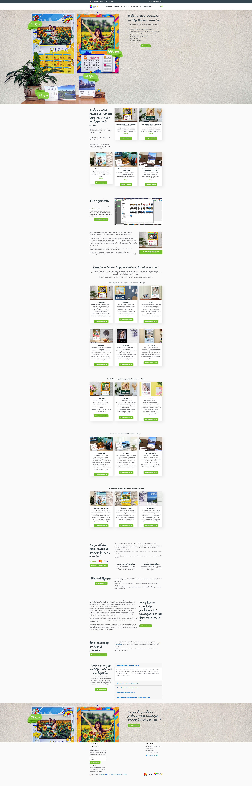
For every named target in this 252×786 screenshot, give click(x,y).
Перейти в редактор (101, 321)
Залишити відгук (101, 583)
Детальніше (145, 45)
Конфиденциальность (104, 774)
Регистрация (156, 1)
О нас (101, 1)
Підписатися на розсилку (98, 654)
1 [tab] (93, 206)
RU (161, 1)
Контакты (111, 1)
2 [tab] (100, 206)
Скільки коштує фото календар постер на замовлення (133, 697)
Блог (106, 1)
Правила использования (116, 774)
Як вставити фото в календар (126, 692)
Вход (150, 1)
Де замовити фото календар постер (128, 665)
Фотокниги (109, 6)
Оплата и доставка (94, 1)
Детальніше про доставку (99, 565)
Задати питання (101, 689)
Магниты (126, 6)
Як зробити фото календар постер (127, 687)
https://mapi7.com (152, 755)
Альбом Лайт (118, 6)
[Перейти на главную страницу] (94, 7)
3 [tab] (108, 206)
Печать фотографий (146, 6)
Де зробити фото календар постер (127, 683)
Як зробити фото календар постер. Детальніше (151, 252)
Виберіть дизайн (134, 725)
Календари (134, 6)
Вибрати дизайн (126, 138)
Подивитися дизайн (101, 219)
